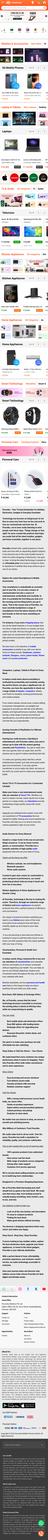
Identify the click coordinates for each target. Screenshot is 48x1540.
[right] (46, 31)
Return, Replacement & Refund (34, 1327)
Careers (4, 1336)
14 (42, 19)
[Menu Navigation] (2, 3)
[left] (2, 31)
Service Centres (29, 1342)
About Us (27, 1336)
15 (45, 19)
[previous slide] (2, 16)
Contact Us (5, 1318)
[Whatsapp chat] (40, 1523)
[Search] (28, 2)
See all (31, 68)
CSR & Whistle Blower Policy (34, 1324)
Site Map (5, 1321)
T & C (26, 1318)
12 (36, 19)
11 (33, 19)
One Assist (5, 1324)
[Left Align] (44, 8)
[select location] (33, 2)
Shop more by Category (13, 1445)
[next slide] (46, 16)
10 (30, 19)
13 (39, 19)
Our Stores (27, 1339)
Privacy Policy (29, 1321)
